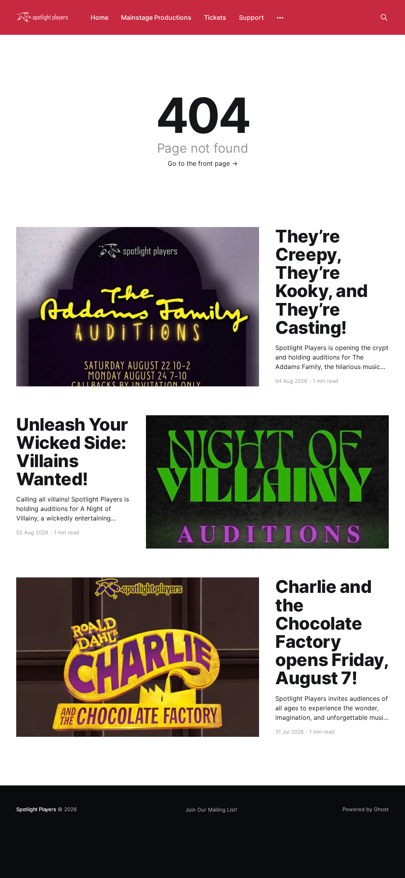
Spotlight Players (36, 809)
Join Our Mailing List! (211, 809)
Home (99, 17)
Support (251, 17)
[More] (280, 18)
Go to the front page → (203, 163)
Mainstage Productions (156, 17)
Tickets (215, 17)
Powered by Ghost (366, 809)
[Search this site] (384, 17)
